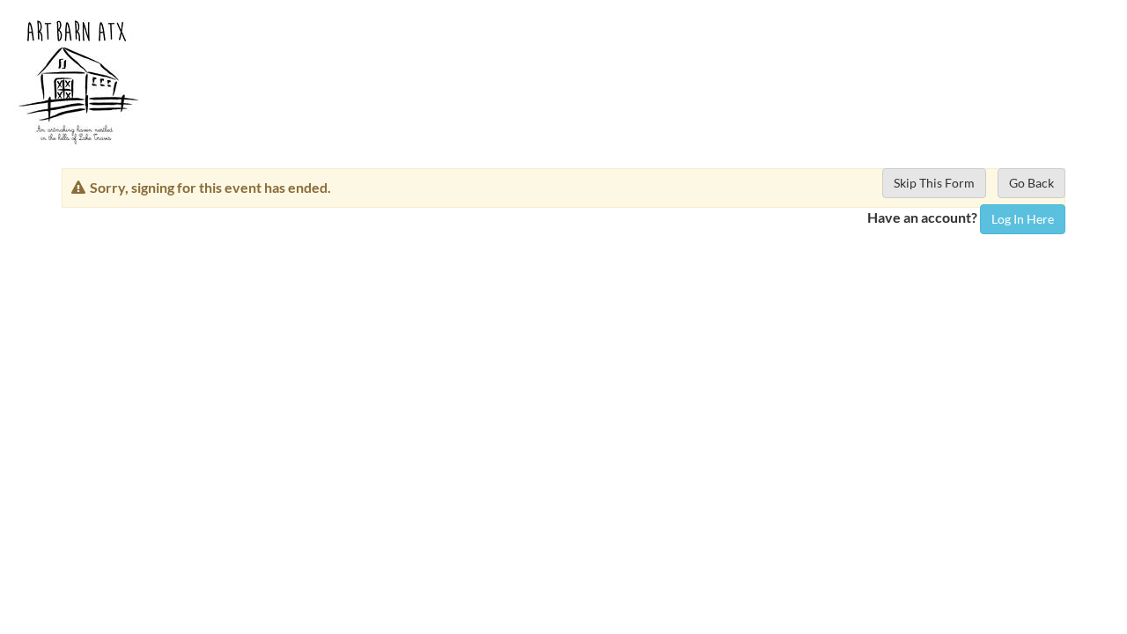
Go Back (1031, 182)
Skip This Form (934, 182)
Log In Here (1022, 218)
